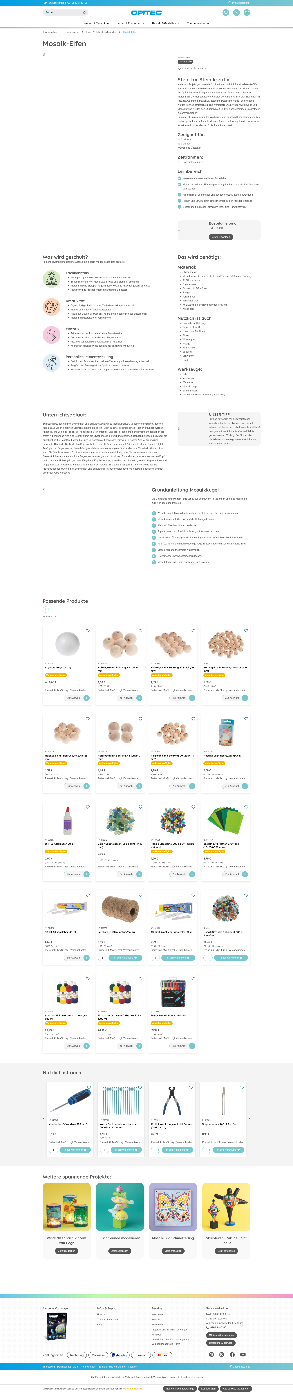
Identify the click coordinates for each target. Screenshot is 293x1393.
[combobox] (62, 12)
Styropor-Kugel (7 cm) (58, 667)
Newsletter (157, 1314)
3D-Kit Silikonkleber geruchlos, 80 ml (172, 931)
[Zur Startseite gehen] (146, 13)
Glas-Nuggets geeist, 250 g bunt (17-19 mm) (120, 845)
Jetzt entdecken (66, 1250)
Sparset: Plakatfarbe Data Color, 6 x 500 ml (66, 1017)
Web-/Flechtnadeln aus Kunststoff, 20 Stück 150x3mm (120, 1126)
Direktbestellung (241, 2)
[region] (146, 1119)
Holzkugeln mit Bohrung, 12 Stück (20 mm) (172, 669)
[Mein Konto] (236, 12)
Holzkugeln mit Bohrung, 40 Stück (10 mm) (225, 669)
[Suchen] (84, 12)
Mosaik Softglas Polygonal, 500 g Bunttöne (222, 933)
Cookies (132, 1366)
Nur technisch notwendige (180, 1388)
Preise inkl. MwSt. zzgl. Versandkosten (65, 690)
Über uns (102, 1314)
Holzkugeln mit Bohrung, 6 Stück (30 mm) (119, 669)
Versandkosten (161, 1377)
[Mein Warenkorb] (247, 12)
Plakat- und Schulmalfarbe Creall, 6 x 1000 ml (119, 1017)
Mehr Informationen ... (133, 1389)
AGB (75, 1366)
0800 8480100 (79, 2)
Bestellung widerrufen (221, 1342)
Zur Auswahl (73, 697)
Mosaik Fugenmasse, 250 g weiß (222, 755)
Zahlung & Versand (107, 1319)
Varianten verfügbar (56, 675)
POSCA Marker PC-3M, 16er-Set (168, 1015)
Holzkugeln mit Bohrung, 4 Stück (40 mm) (119, 757)
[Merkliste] (225, 12)
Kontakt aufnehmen (223, 1335)
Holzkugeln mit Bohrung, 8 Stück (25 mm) (66, 757)
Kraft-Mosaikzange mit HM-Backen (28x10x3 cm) (171, 1126)
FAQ (99, 1324)
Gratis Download (221, 237)
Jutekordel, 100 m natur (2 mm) (116, 931)
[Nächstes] (249, 1119)
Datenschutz (64, 1366)
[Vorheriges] (43, 1119)
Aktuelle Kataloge (55, 1308)
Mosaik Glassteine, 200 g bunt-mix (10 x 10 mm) (173, 845)
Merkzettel (157, 1324)
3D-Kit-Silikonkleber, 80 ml (60, 931)
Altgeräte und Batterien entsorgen (170, 1329)
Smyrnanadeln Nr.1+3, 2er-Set (219, 1124)
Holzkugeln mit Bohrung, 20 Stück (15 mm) (172, 757)
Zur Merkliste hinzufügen (195, 68)
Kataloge (156, 1334)
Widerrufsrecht (88, 1366)
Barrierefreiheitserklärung (112, 1366)
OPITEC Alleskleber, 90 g (59, 843)
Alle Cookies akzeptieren (236, 1388)
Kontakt (156, 1319)
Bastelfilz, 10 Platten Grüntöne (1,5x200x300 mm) (221, 845)
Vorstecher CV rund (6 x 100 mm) (68, 1124)
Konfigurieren (208, 1388)
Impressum (49, 1366)
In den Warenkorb (123, 957)
